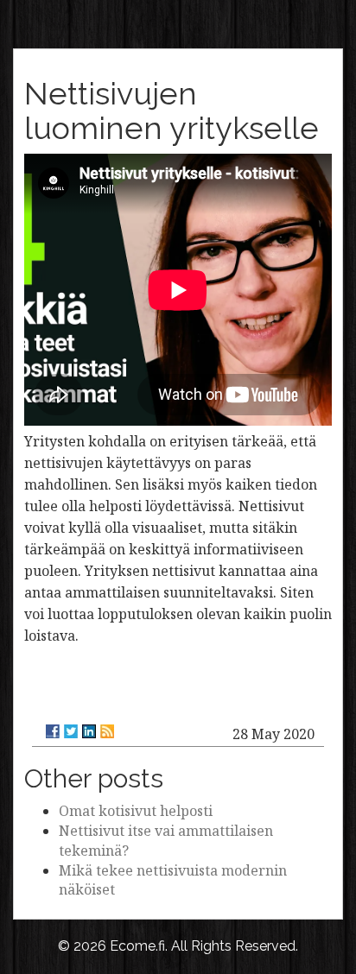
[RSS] (107, 731)
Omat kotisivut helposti (136, 810)
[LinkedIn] (89, 731)
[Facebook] (53, 731)
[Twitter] (71, 731)
